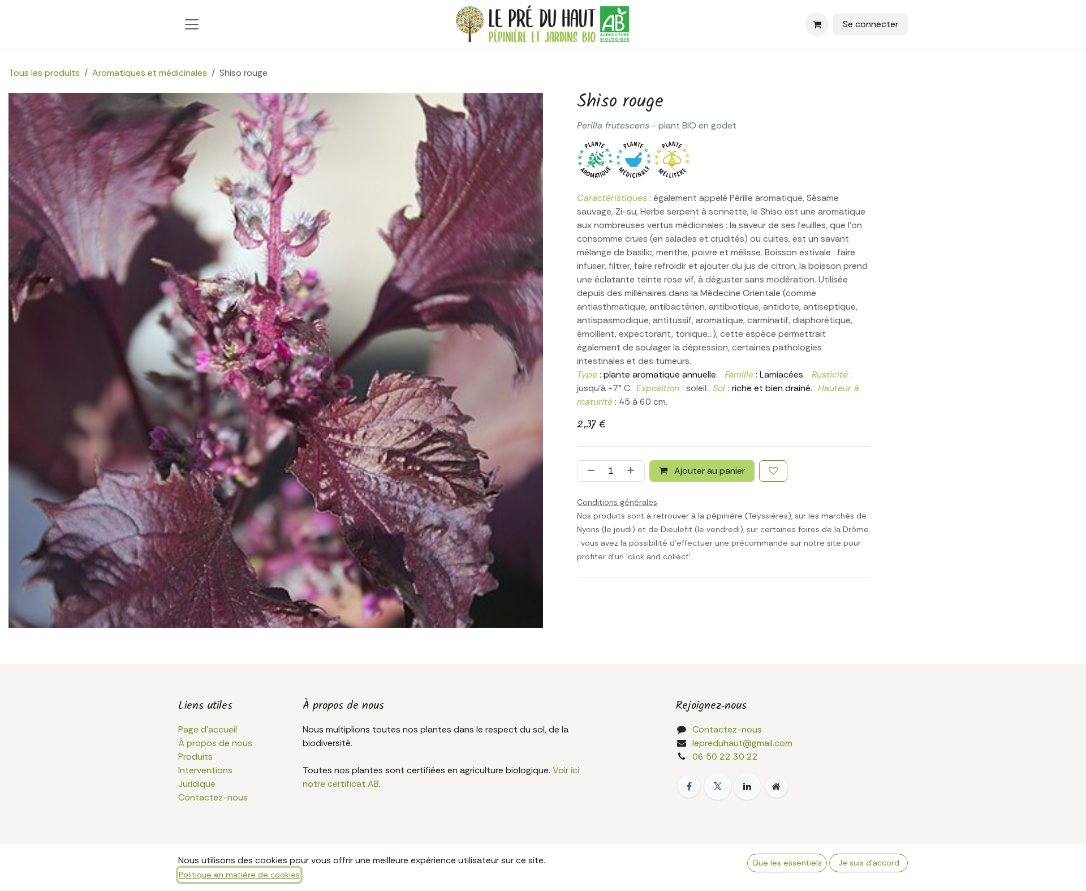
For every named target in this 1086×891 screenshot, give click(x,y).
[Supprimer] (589, 471)
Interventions (205, 770)
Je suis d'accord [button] (868, 863)
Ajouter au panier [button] (708, 471)
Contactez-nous (213, 797)
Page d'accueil (207, 729)
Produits (195, 757)
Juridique (197, 784)
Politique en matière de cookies (239, 874)
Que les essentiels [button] (787, 863)
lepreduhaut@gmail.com (742, 743)
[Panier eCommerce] (817, 24)
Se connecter (870, 24)
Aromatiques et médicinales (149, 73)
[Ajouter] (633, 471)
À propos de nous (215, 743)
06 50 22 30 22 (725, 757)
